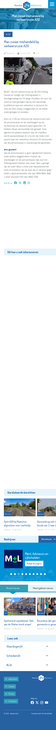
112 (9, 34)
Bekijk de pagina (34, 563)
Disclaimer (12, 701)
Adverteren (12, 679)
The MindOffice (47, 714)
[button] (11, 574)
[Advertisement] (28, 218)
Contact (11, 686)
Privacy (11, 694)
